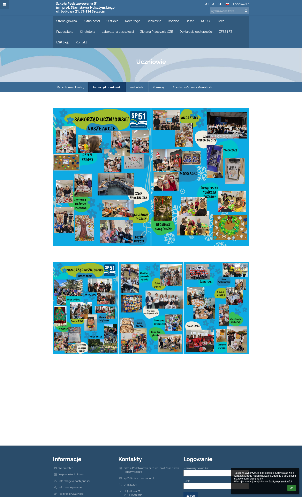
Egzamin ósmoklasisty (70, 87)
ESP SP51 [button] (62, 42)
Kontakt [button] (81, 42)
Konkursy (159, 87)
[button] (219, 4)
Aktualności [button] (91, 21)
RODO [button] (205, 21)
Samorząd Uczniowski (107, 87)
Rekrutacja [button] (132, 21)
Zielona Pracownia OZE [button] (156, 31)
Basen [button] (190, 21)
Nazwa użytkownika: (196, 468)
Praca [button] (220, 21)
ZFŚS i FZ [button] (225, 31)
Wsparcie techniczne (71, 474)
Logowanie (241, 4)
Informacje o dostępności (74, 481)
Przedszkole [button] (64, 31)
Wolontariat (137, 87)
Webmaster (66, 468)
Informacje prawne (70, 487)
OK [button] (291, 488)
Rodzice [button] (173, 21)
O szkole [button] (112, 21)
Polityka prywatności (71, 494)
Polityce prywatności (280, 481)
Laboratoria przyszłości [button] (118, 31)
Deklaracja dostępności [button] (196, 31)
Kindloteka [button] (87, 31)
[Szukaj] (246, 10)
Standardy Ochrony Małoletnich (192, 87)
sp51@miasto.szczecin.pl (139, 478)
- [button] (214, 4)
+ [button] (208, 4)
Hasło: (187, 481)
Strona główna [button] (66, 21)
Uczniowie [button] (154, 21)
